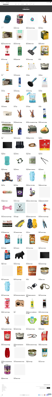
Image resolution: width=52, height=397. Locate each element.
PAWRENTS (27, 4)
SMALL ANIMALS (22, 4)
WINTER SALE (30, 4)
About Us (3, 384)
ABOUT (33, 4)
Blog (2, 391)
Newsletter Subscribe (47, 384)
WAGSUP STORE (2, 2)
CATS (18, 4)
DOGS (15, 4)
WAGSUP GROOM (7, 2)
